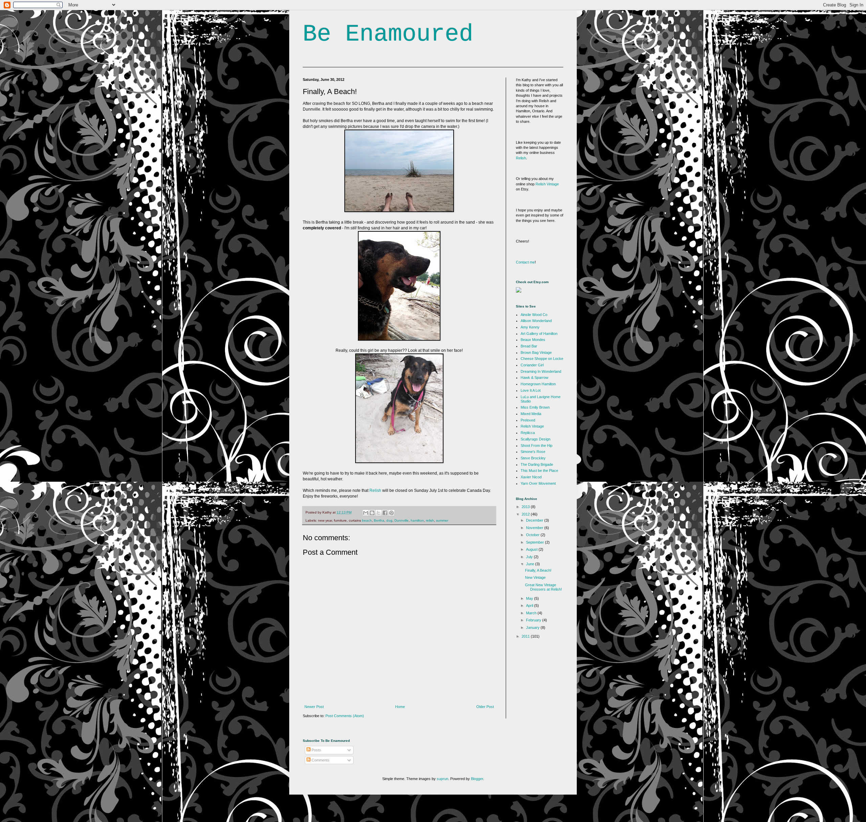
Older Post (485, 707)
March (532, 613)
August (532, 549)
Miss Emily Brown (535, 407)
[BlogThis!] (372, 512)
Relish (375, 490)
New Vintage (535, 577)
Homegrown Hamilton (538, 384)
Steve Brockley (533, 458)
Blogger (477, 779)
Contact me (525, 262)
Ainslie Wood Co (534, 315)
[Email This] (365, 512)
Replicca (528, 433)
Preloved (528, 420)
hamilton (417, 520)
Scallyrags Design (535, 439)
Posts (316, 750)
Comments (320, 760)
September (535, 542)
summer (442, 520)
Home (400, 707)
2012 (526, 514)
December (535, 520)
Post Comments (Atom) (344, 716)
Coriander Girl (532, 365)
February (534, 620)
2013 (526, 507)
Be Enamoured (388, 34)
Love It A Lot (531, 390)
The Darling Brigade (537, 464)
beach (367, 520)
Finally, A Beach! (538, 570)
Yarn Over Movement (538, 483)
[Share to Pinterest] (391, 512)
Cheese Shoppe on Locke (542, 359)
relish (430, 520)
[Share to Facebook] (385, 512)
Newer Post (314, 707)
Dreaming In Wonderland (541, 371)
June (530, 564)
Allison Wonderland (536, 321)
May (530, 598)
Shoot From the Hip (536, 445)
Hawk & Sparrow (534, 377)
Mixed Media (531, 414)
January (533, 627)
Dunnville (401, 520)
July (530, 557)
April (530, 605)
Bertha (379, 520)
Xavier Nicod (531, 477)
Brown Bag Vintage (536, 352)
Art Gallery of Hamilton (539, 334)
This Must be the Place (539, 471)
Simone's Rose (533, 452)
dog (389, 520)
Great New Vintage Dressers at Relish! (543, 587)
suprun (442, 779)
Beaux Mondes (533, 340)
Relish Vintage (547, 184)
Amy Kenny (530, 327)
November (535, 528)
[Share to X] (378, 512)
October (533, 535)
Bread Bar (529, 346)
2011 (526, 636)
